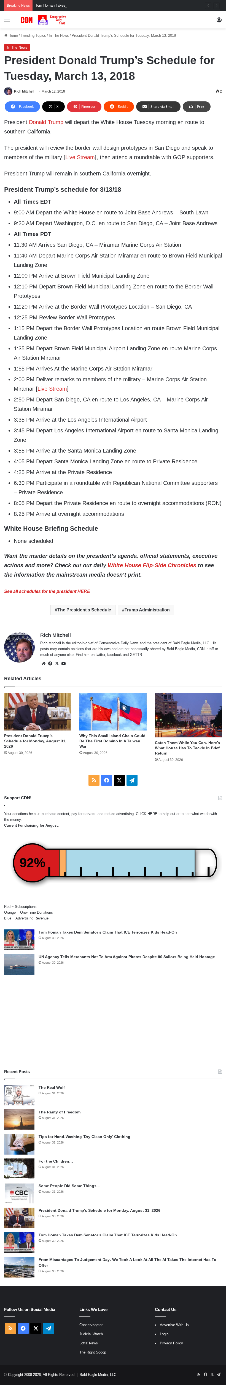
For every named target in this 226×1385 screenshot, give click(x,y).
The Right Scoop (92, 1352)
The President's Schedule (84, 610)
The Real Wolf (52, 1087)
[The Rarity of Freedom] (19, 1119)
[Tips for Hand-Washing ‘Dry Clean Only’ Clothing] (19, 1144)
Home (12, 35)
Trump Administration (147, 610)
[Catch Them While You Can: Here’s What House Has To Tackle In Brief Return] (188, 715)
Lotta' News (88, 1343)
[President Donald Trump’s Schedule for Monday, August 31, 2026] (37, 711)
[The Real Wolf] (19, 1095)
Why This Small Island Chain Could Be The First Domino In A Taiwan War (112, 741)
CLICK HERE (146, 814)
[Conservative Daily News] (44, 20)
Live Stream (80, 157)
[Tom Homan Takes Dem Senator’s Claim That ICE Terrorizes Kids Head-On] (19, 939)
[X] (56, 663)
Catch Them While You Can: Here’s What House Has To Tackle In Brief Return (187, 747)
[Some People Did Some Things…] (19, 1193)
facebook (114, 655)
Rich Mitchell (24, 91)
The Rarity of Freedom (59, 1112)
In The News (59, 35)
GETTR (136, 655)
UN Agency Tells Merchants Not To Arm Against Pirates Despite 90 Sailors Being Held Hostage (127, 957)
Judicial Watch (91, 1334)
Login (164, 1334)
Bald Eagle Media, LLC (98, 1375)
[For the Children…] (19, 1168)
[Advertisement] (113, 1021)
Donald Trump (46, 122)
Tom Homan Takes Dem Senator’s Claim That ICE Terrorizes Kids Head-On (95, 5)
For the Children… (56, 1161)
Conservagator (91, 1325)
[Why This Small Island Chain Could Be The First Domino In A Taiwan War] (112, 711)
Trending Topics (33, 35)
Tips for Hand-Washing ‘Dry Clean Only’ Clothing (84, 1136)
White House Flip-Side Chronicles (152, 565)
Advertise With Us (174, 1325)
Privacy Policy (171, 1343)
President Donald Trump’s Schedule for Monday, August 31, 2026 (35, 741)
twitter (100, 655)
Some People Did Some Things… (69, 1186)
